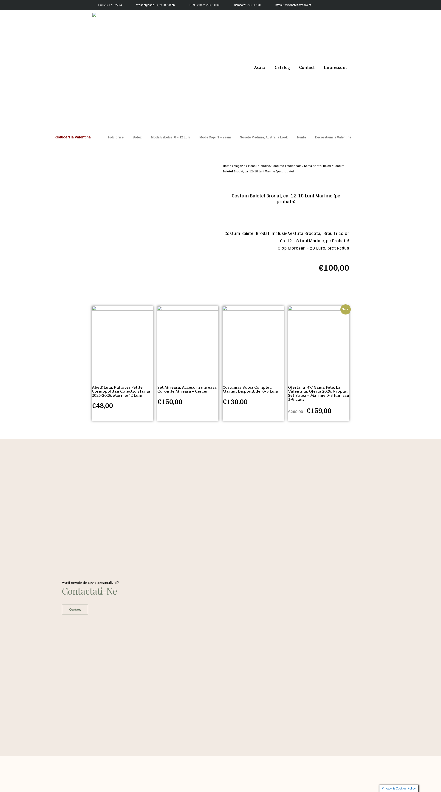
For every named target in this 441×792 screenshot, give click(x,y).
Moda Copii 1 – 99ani (215, 137)
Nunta (301, 137)
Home (227, 166)
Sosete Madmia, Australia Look (264, 137)
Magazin (239, 166)
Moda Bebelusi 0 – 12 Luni (170, 137)
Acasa (260, 67)
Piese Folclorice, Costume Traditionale (275, 166)
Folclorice (116, 137)
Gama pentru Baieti (317, 166)
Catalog (282, 67)
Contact (307, 67)
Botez (137, 137)
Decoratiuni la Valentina (333, 137)
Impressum (335, 67)
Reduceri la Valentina (72, 137)
